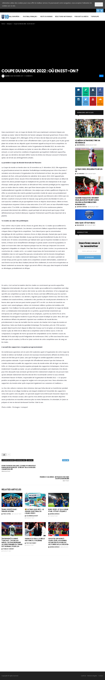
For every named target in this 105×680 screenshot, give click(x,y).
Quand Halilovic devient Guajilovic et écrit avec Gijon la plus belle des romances (87, 201)
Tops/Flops (95, 16)
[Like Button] (4, 454)
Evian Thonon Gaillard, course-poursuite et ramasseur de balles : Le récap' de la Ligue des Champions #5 (19, 468)
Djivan (7, 76)
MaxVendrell (81, 145)
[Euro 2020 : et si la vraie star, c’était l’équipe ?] (58, 500)
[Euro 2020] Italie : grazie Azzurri (9, 510)
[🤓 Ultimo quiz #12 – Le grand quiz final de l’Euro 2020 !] (35, 500)
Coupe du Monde (9, 460)
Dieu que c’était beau (85, 222)
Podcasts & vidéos (81, 16)
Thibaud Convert (8, 549)
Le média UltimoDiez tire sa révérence (87, 141)
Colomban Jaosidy (32, 516)
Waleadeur (80, 225)
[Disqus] (35, 580)
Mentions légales (92, 676)
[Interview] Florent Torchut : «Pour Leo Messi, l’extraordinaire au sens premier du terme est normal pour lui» (12, 542)
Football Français (30, 16)
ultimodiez (80, 173)
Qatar (30, 460)
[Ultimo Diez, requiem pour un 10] (89, 157)
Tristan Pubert (31, 543)
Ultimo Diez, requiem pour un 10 (88, 170)
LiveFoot (83, 676)
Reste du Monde (46, 16)
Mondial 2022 (21, 460)
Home (3, 23)
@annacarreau (54, 514)
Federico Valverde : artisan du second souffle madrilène (54, 479)
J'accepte (99, 4)
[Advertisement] (35, 109)
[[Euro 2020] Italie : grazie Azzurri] (12, 500)
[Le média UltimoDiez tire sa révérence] (89, 128)
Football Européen (12, 16)
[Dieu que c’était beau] (89, 214)
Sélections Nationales (63, 16)
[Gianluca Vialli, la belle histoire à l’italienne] (35, 529)
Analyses (9, 23)
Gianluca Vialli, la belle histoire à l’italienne (35, 539)
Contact (100, 676)
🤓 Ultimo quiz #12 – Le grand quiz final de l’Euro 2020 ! (34, 511)
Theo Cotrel (7, 514)
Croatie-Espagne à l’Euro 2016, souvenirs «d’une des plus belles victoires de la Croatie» (58, 541)
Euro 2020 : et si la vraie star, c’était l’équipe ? (58, 510)
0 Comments (29, 76)
